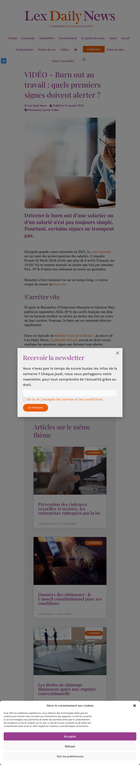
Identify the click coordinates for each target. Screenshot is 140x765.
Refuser (70, 746)
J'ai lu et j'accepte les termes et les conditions (64, 399)
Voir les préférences (70, 756)
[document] (70, 382)
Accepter (70, 736)
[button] (134, 705)
